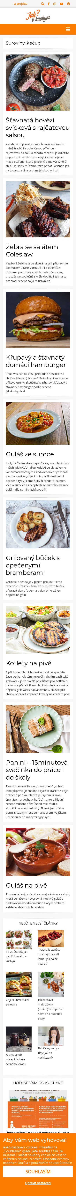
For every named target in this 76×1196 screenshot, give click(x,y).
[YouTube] (61, 3)
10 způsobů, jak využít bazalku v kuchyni (16, 956)
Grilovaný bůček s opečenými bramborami (33, 565)
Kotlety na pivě (28, 663)
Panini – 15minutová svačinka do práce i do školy (37, 770)
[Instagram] (54, 3)
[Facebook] (48, 3)
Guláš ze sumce (30, 454)
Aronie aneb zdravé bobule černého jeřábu (16, 1059)
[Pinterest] (68, 3)
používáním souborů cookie (51, 1163)
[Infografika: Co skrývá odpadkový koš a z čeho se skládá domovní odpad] (38, 1109)
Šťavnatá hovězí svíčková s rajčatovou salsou (38, 127)
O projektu (20, 3)
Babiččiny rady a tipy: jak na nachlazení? (48, 1052)
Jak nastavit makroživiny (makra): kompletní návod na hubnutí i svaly (50, 1009)
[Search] (42, 3)
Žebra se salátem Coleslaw (32, 250)
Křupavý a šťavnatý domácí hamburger (36, 361)
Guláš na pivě (26, 885)
